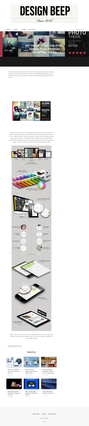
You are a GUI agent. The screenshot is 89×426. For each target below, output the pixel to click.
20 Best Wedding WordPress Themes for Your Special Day (48, 371)
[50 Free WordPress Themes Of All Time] (49, 384)
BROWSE (16, 29)
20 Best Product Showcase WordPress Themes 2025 (31, 371)
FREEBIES (24, 29)
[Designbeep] (44, 14)
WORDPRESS (46, 41)
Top (45, 421)
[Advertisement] (31, 89)
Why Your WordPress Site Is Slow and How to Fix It (13, 371)
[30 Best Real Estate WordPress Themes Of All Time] (14, 384)
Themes (41, 41)
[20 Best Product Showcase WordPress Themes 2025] (31, 362)
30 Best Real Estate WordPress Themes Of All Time (14, 393)
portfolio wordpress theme (15, 346)
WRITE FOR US (32, 29)
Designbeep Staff (41, 56)
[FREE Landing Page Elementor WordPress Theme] (31, 384)
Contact (44, 414)
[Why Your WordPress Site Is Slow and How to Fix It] (14, 362)
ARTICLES (8, 29)
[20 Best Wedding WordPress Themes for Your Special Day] (49, 362)
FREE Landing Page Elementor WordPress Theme (31, 393)
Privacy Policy (52, 414)
